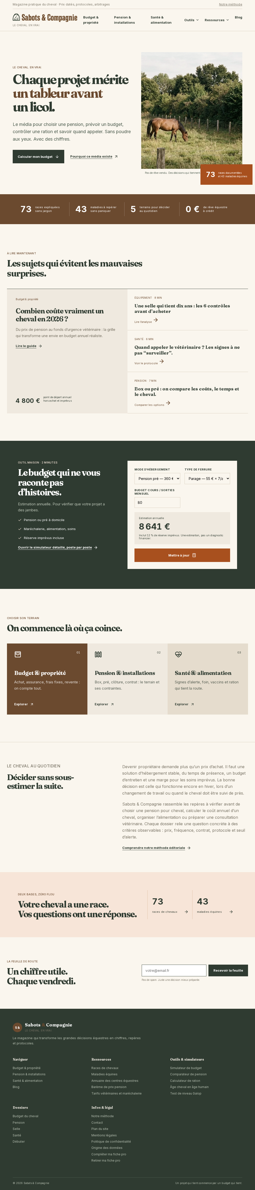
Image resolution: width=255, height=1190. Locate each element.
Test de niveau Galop (185, 1093)
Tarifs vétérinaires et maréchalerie (116, 1093)
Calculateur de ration (185, 1081)
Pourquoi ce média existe (91, 156)
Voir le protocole (146, 363)
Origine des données (107, 1148)
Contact (97, 1122)
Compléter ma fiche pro (108, 1154)
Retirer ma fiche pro (105, 1160)
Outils (189, 20)
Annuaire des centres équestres (114, 1081)
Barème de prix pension (109, 1087)
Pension (19, 1122)
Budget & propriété (91, 19)
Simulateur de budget (186, 1068)
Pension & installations (124, 19)
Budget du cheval (25, 1116)
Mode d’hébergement (152, 469)
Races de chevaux (105, 1068)
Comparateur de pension (188, 1074)
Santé (17, 1135)
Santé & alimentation (161, 19)
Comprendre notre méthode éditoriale (153, 848)
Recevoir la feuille (228, 970)
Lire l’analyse (143, 322)
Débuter (19, 1141)
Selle (16, 1129)
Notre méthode (230, 4)
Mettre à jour (179, 555)
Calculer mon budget (35, 157)
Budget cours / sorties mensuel (154, 491)
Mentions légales (104, 1135)
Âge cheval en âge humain (189, 1087)
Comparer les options (149, 405)
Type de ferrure (198, 469)
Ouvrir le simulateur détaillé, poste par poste (55, 547)
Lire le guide (26, 346)
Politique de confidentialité (111, 1141)
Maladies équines (104, 1074)
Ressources (215, 20)
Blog (238, 17)
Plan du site (99, 1129)
